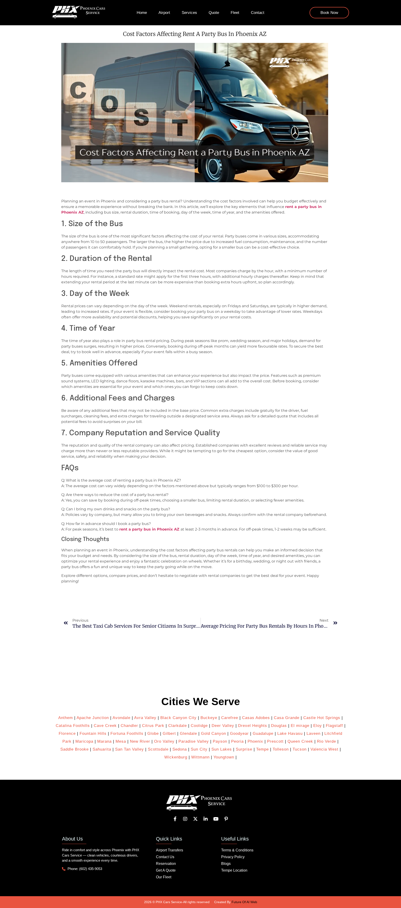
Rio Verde (326, 741)
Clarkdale (177, 725)
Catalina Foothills (73, 725)
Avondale (121, 718)
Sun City (199, 749)
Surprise (244, 749)
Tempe (262, 749)
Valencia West (324, 749)
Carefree (229, 718)
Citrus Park (153, 725)
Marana (104, 741)
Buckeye (208, 718)
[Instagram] (185, 819)
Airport (164, 12)
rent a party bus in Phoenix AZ (149, 529)
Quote (214, 12)
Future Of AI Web (244, 902)
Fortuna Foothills (126, 733)
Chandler (129, 725)
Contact (257, 12)
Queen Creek (300, 741)
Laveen (313, 733)
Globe (153, 733)
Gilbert (169, 733)
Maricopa (84, 741)
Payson (220, 741)
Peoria (237, 741)
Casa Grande (286, 718)
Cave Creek (105, 725)
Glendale (188, 733)
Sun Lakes (221, 749)
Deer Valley (223, 725)
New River (140, 741)
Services (189, 12)
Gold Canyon (213, 733)
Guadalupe (263, 733)
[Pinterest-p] (226, 819)
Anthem (65, 718)
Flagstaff (334, 725)
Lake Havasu (290, 733)
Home (142, 12)
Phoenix (255, 741)
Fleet (235, 12)
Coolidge (199, 725)
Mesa (121, 741)
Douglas (279, 725)
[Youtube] (216, 819)
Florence (67, 733)
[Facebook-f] (175, 819)
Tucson (300, 749)
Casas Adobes (256, 718)
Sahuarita (102, 749)
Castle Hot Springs (321, 718)
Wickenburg (175, 757)
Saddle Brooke (74, 749)
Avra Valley (145, 718)
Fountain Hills (93, 733)
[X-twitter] (195, 819)
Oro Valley (164, 741)
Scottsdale (158, 749)
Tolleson (281, 749)
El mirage (300, 725)
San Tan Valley (129, 749)
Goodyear (239, 733)
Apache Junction (93, 718)
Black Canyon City (178, 718)
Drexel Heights (252, 725)
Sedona (179, 749)
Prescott (275, 741)
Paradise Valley (193, 741)
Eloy (317, 725)
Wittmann (200, 757)
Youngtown (223, 757)
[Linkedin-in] (205, 819)
